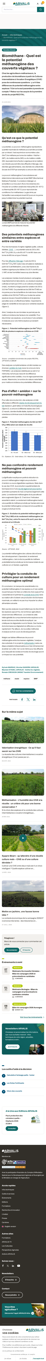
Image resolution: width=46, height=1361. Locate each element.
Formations (6, 1206)
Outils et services (8, 1194)
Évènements (6, 1198)
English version (10, 1226)
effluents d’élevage (16, 261)
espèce (26, 679)
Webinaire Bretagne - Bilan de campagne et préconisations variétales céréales (25, 991)
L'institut (5, 1214)
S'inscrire (26, 950)
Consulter (12, 1128)
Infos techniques (8, 1190)
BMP (36, 679)
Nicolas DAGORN (23, 667)
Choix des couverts (14, 1091)
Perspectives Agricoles (10, 1250)
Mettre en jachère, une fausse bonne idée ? (20, 913)
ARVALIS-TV (7, 1242)
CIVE (11, 250)
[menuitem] (38, 4)
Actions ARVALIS (8, 1254)
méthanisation (29, 643)
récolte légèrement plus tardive (30, 489)
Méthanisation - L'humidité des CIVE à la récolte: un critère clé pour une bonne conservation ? (22, 803)
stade (17, 679)
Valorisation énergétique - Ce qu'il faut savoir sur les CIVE (21, 749)
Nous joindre (11, 1295)
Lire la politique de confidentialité (13, 1351)
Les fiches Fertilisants (15, 1083)
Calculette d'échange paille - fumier (20, 1075)
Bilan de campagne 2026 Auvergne (27, 1007)
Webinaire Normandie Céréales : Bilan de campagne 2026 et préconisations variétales (26, 973)
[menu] (4, 3)
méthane (6, 679)
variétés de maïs (15, 368)
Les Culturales (7, 1246)
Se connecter (12, 950)
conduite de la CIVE (31, 595)
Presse (4, 1218)
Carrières (5, 1222)
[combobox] (23, 9)
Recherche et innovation (11, 1210)
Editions (5, 1202)
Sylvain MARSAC (8, 667)
